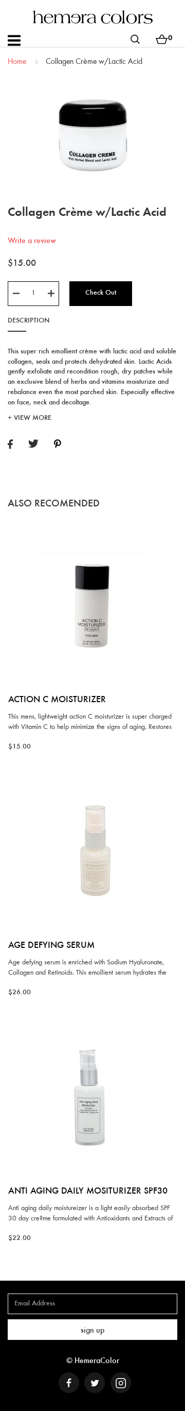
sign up (92, 1331)
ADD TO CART (92, 528)
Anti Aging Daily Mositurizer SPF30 (88, 1191)
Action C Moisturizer (57, 700)
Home (17, 62)
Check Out (100, 293)
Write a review (32, 241)
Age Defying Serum (51, 945)
